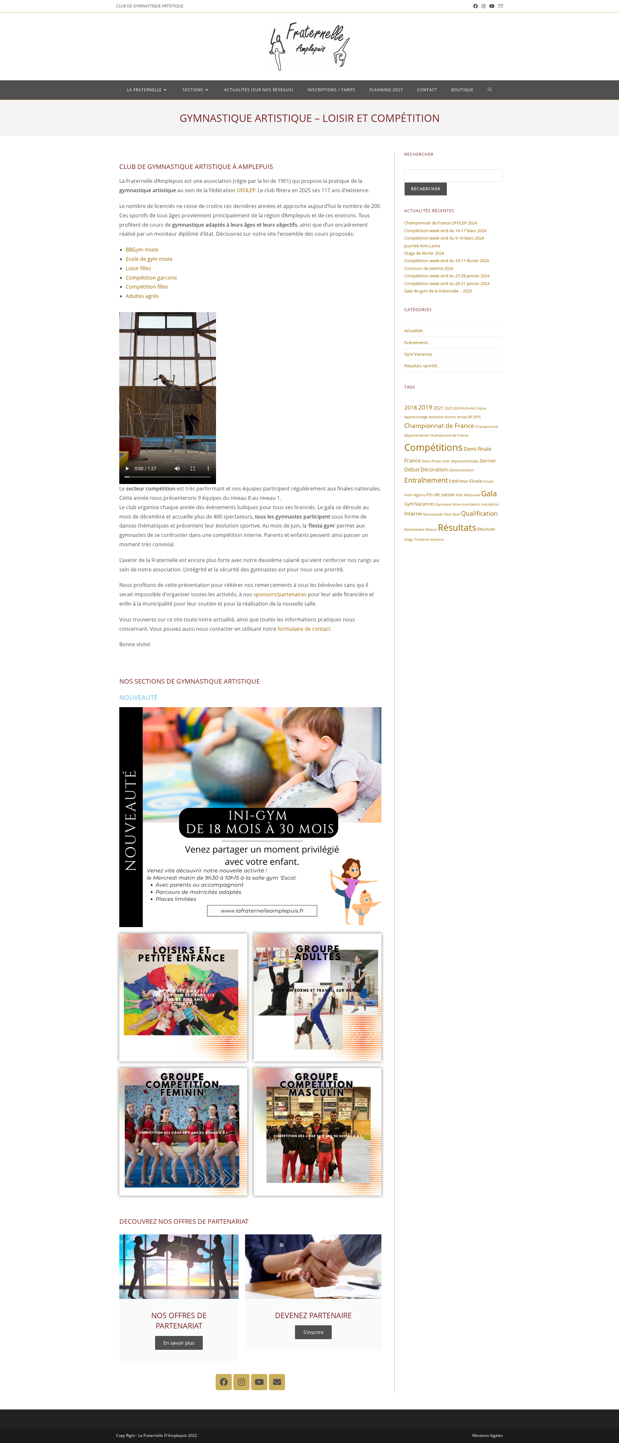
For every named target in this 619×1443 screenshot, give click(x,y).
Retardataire (414, 529)
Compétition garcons (151, 277)
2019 (425, 407)
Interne (413, 513)
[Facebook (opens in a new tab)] (475, 6)
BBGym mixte (142, 249)
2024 (457, 408)
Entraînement (426, 480)
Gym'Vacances (418, 354)
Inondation (471, 504)
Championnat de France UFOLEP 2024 (440, 223)
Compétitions (433, 447)
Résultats (457, 527)
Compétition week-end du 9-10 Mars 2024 (444, 238)
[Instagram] (241, 1382)
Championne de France (449, 435)
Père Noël (452, 514)
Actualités (413, 330)
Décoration (434, 469)
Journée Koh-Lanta (422, 246)
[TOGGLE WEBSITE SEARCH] (490, 90)
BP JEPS (474, 417)
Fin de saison (441, 494)
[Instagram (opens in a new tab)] (483, 6)
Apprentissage (416, 417)
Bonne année (456, 417)
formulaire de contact (304, 628)
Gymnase (443, 504)
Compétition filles (147, 286)
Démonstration (461, 470)
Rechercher (425, 189)
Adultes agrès (142, 296)
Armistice (436, 417)
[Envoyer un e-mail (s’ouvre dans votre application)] (499, 6)
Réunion (486, 529)
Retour (431, 529)
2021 (438, 408)
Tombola (421, 539)
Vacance (437, 539)
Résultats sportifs (420, 366)
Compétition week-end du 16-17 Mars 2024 (445, 230)
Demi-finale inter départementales (450, 461)
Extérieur (458, 481)
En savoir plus (178, 1342)
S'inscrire (313, 1332)
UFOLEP (246, 190)
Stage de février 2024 (424, 253)
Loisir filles (138, 268)
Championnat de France (439, 425)
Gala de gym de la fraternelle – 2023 (438, 291)
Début (411, 469)
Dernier (488, 461)
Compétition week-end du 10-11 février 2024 (446, 260)
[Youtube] (259, 1382)
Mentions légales (487, 1435)
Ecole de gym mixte (149, 258)
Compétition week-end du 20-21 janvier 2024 (446, 283)
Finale (475, 481)
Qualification (479, 513)
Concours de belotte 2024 (428, 268)
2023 (448, 408)
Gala (489, 493)
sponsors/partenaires (280, 594)
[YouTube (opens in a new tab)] (491, 6)
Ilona (456, 504)
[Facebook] (224, 1382)
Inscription (490, 504)
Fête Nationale (468, 495)
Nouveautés (433, 514)
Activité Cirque (474, 408)
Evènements (416, 342)
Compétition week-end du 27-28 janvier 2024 (446, 276)
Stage (408, 539)
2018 (410, 407)
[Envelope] (277, 1382)
